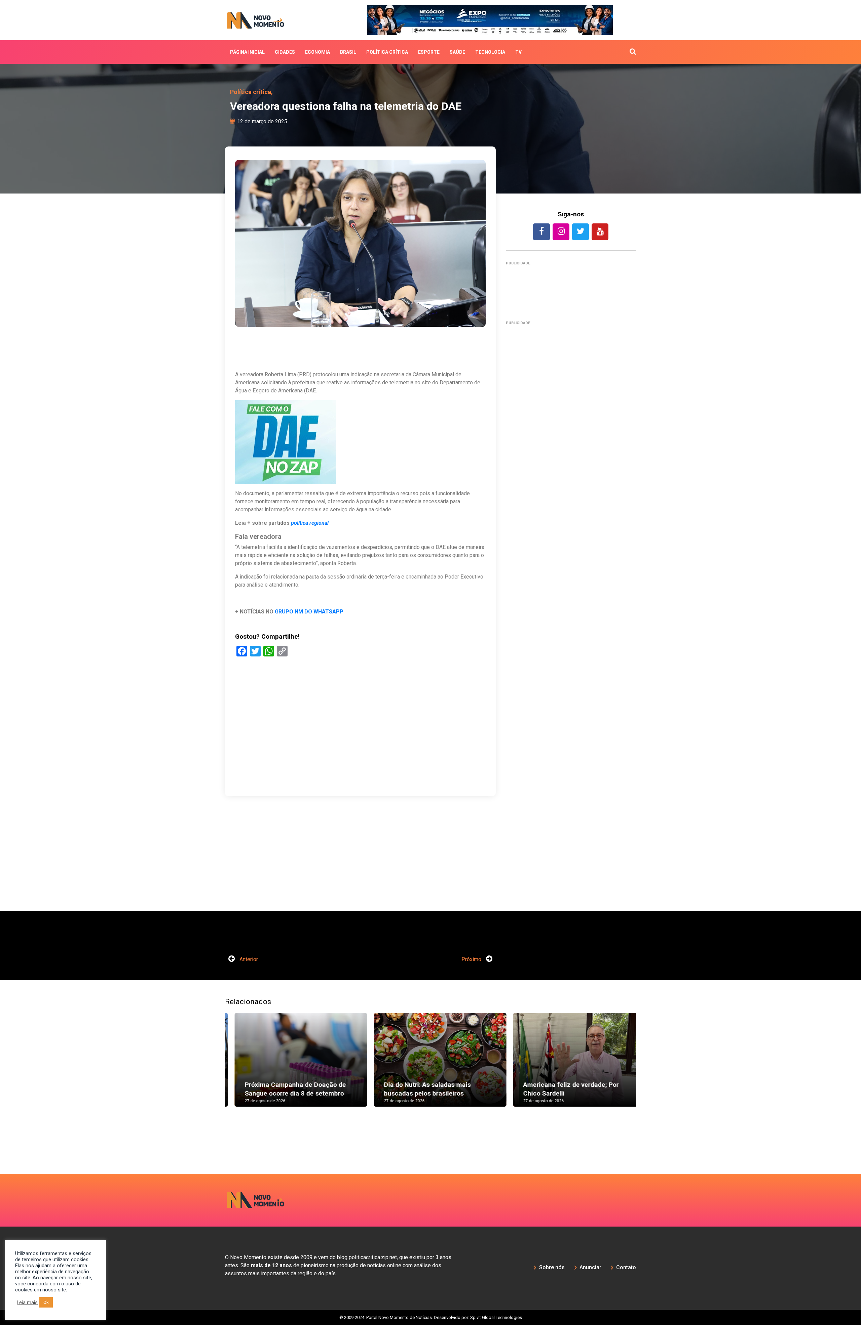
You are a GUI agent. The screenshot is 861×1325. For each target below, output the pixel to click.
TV (518, 52)
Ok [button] (46, 1302)
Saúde (457, 52)
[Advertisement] (360, 768)
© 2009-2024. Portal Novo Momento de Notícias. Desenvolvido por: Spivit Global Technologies (430, 1317)
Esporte (429, 52)
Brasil (348, 52)
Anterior (248, 959)
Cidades (285, 52)
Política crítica (387, 52)
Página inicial (247, 52)
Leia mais (27, 1302)
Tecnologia (490, 52)
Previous (215, 1066)
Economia (317, 52)
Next (646, 1066)
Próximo (472, 959)
